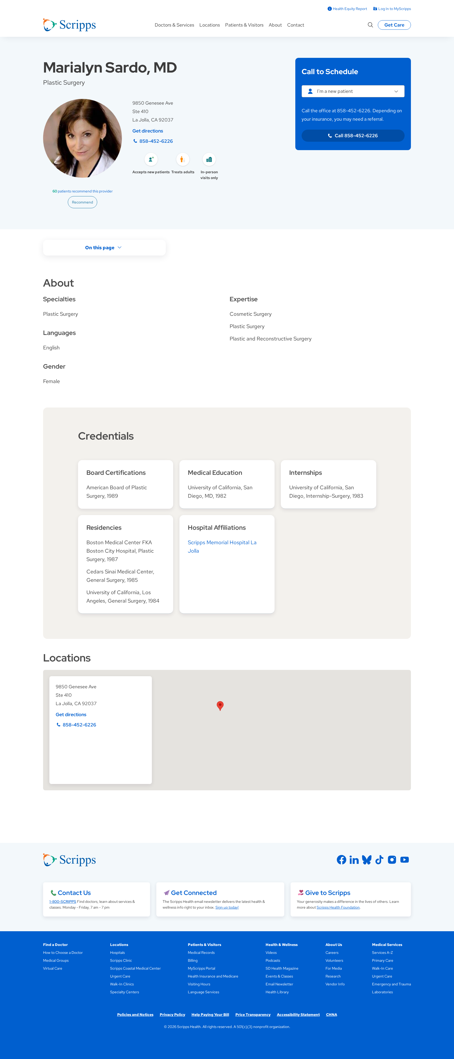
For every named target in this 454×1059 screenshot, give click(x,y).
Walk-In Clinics (122, 984)
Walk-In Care (382, 968)
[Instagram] (392, 859)
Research (333, 976)
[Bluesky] (366, 859)
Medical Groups (56, 960)
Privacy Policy (172, 1014)
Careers (332, 952)
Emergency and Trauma (391, 984)
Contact (295, 25)
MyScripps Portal (201, 968)
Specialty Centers (124, 992)
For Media (334, 968)
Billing (193, 960)
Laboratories (382, 992)
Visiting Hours (199, 984)
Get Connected (194, 893)
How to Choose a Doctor (63, 952)
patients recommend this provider (83, 191)
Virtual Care (52, 968)
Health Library (277, 992)
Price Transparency (253, 1014)
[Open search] (370, 25)
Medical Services (387, 944)
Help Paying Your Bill (210, 1014)
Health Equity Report (350, 8)
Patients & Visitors (244, 25)
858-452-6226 (156, 141)
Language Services (203, 992)
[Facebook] (341, 859)
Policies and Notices (135, 1014)
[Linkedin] (354, 859)
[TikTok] (379, 859)
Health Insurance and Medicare (213, 976)
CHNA (331, 1014)
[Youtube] (404, 859)
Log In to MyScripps (394, 8)
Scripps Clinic (121, 960)
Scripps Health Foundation (338, 907)
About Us (334, 944)
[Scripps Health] (69, 25)
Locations (209, 25)
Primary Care (382, 960)
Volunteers (334, 960)
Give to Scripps (327, 893)
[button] (220, 706)
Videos (271, 952)
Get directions (147, 131)
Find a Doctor (55, 944)
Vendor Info (335, 984)
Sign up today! (227, 907)
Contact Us (74, 893)
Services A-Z (382, 952)
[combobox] (353, 91)
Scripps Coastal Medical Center (135, 968)
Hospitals (117, 952)
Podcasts (273, 960)
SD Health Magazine (282, 968)
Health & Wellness (282, 944)
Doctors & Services (174, 25)
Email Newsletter (279, 984)
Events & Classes (279, 976)
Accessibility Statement (298, 1014)
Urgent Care (120, 976)
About (275, 25)
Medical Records (201, 952)
